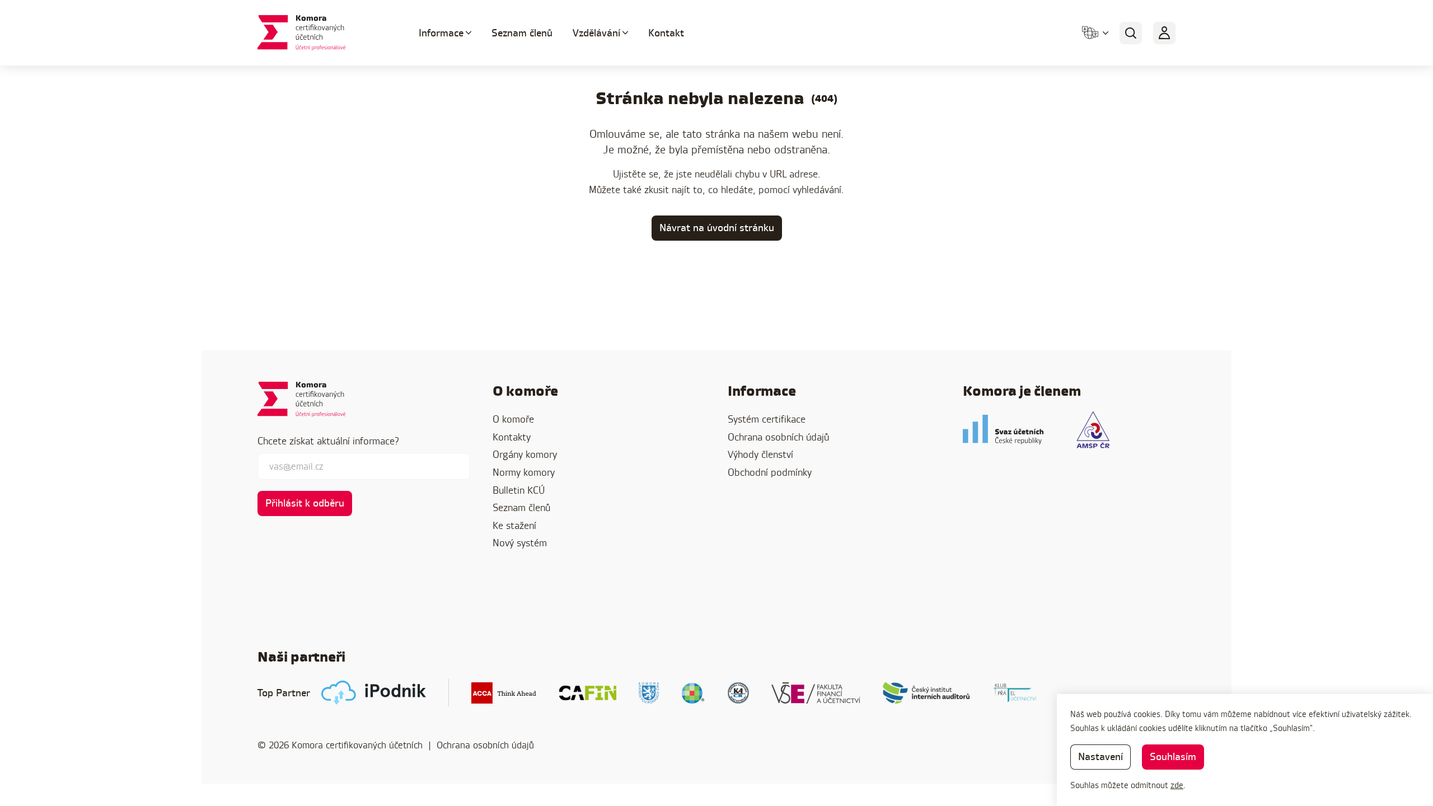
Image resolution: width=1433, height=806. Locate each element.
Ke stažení (514, 525)
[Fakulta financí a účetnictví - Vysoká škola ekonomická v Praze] (815, 693)
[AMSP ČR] (1092, 429)
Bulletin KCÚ (519, 490)
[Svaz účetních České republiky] (1003, 429)
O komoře (513, 419)
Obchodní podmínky (770, 472)
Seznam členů (521, 33)
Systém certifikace (767, 419)
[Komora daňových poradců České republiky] (649, 693)
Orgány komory (525, 454)
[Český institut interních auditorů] (926, 693)
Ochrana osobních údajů (778, 437)
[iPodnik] (373, 693)
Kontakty (512, 437)
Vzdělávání (596, 33)
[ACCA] (504, 693)
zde (1176, 785)
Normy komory (524, 472)
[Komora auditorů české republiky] (738, 693)
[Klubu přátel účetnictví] (1014, 693)
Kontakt (666, 33)
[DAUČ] (693, 693)
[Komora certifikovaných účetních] (324, 32)
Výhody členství (760, 454)
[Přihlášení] (1164, 33)
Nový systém (520, 543)
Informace (441, 33)
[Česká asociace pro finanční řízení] (587, 693)
